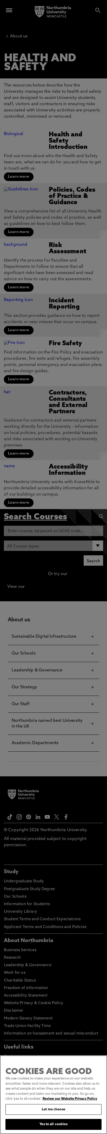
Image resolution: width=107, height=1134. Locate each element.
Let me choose (53, 1109)
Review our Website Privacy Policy (70, 1098)
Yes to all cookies (53, 1124)
